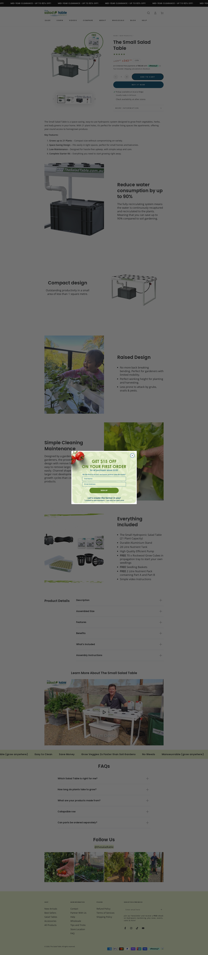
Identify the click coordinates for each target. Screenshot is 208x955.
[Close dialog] (132, 455)
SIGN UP (104, 490)
